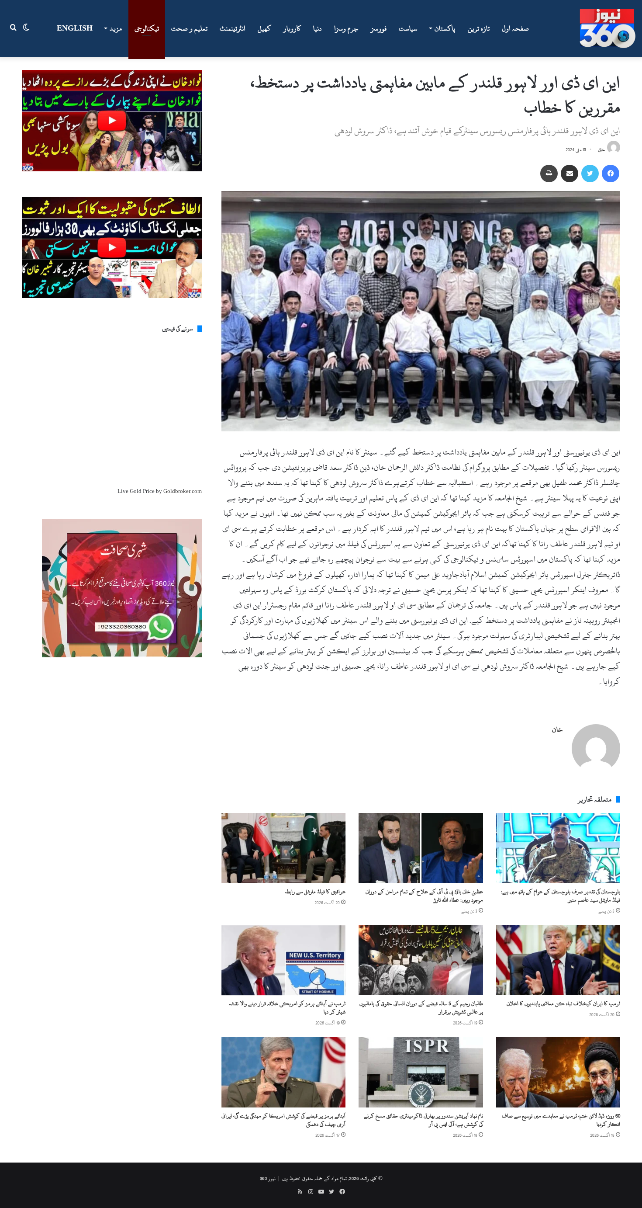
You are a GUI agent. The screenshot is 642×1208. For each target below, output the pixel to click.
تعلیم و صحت (189, 28)
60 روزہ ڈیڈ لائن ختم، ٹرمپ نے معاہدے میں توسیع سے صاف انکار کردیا (561, 1120)
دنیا (317, 28)
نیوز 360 (268, 1178)
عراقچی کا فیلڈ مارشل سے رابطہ (315, 891)
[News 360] (607, 28)
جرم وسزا (346, 28)
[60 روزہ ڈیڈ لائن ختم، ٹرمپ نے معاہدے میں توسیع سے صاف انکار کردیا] (558, 1072)
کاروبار (292, 28)
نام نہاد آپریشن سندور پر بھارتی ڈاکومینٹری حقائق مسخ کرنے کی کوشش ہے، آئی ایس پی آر (423, 1120)
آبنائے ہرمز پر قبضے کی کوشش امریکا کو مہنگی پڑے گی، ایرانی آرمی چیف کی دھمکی (283, 1120)
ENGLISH (75, 28)
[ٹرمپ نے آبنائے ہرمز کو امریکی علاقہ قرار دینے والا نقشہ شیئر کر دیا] (283, 960)
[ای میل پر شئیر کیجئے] (569, 173)
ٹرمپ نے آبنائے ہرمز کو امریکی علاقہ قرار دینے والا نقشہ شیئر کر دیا (287, 1007)
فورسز (379, 28)
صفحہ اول (515, 28)
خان (601, 150)
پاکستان (445, 28)
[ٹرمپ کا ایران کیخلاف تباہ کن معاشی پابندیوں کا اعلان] (558, 960)
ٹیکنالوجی (147, 28)
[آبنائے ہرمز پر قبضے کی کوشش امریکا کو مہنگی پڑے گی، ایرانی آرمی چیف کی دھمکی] (283, 1072)
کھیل (264, 28)
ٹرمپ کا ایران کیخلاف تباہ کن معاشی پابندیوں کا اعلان (563, 1003)
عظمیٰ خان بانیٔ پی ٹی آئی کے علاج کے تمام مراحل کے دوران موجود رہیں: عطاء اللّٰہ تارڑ (424, 895)
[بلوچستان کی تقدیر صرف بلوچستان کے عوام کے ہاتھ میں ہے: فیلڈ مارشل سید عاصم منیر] (558, 848)
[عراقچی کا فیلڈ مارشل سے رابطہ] (283, 848)
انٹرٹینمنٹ (232, 28)
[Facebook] (610, 173)
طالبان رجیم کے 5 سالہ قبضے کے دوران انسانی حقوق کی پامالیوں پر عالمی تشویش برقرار (421, 1007)
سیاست (408, 28)
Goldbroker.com (182, 491)
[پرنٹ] (549, 173)
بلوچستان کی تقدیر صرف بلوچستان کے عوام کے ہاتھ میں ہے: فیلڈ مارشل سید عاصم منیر (560, 895)
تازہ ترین (479, 28)
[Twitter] (590, 173)
